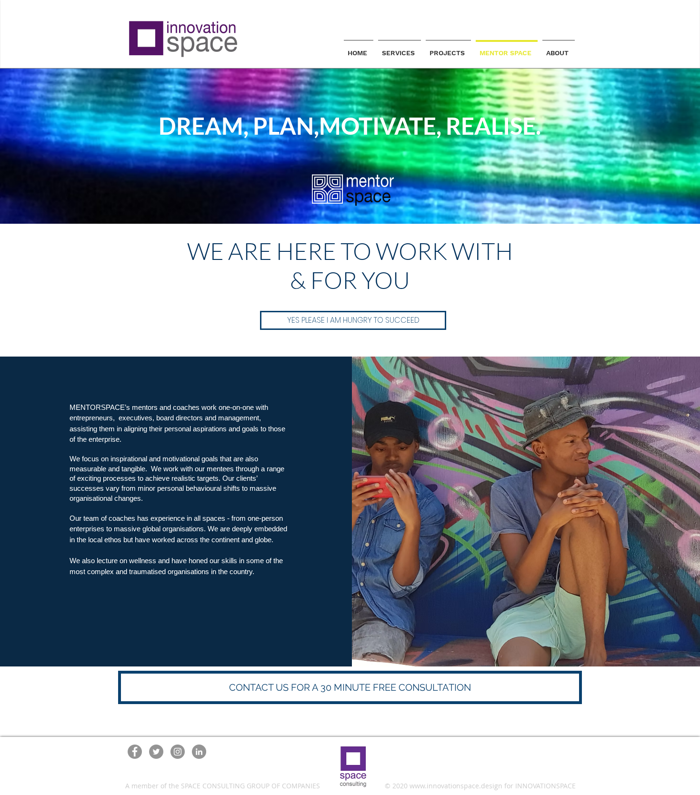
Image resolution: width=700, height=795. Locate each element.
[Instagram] (177, 752)
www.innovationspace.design (456, 785)
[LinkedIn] (199, 752)
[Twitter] (156, 752)
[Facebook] (135, 752)
